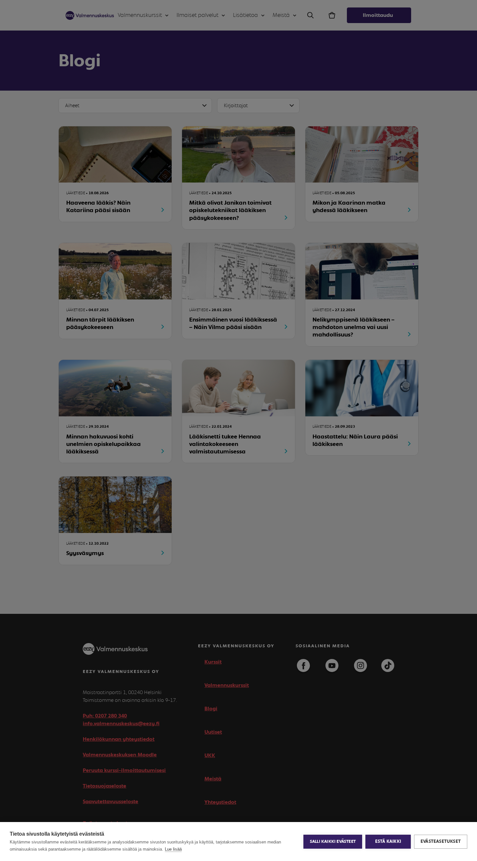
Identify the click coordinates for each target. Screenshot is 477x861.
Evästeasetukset (441, 841)
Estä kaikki (388, 841)
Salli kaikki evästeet (333, 842)
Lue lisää (173, 849)
